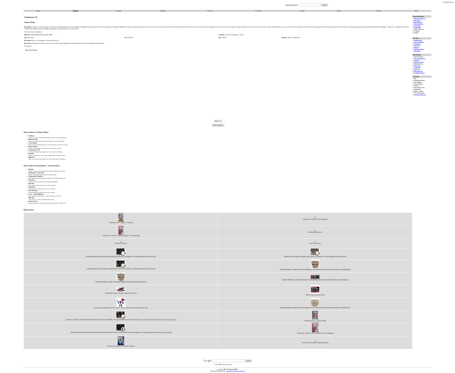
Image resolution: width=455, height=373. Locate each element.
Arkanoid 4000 (418, 40)
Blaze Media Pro (418, 22)
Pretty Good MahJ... (419, 42)
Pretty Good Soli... (419, 24)
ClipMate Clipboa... (419, 49)
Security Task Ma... (419, 62)
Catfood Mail (417, 27)
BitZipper (416, 47)
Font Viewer (417, 20)
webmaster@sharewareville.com (235, 371)
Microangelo (417, 51)
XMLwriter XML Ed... (420, 18)
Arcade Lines (417, 25)
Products (75, 11)
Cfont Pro (416, 60)
